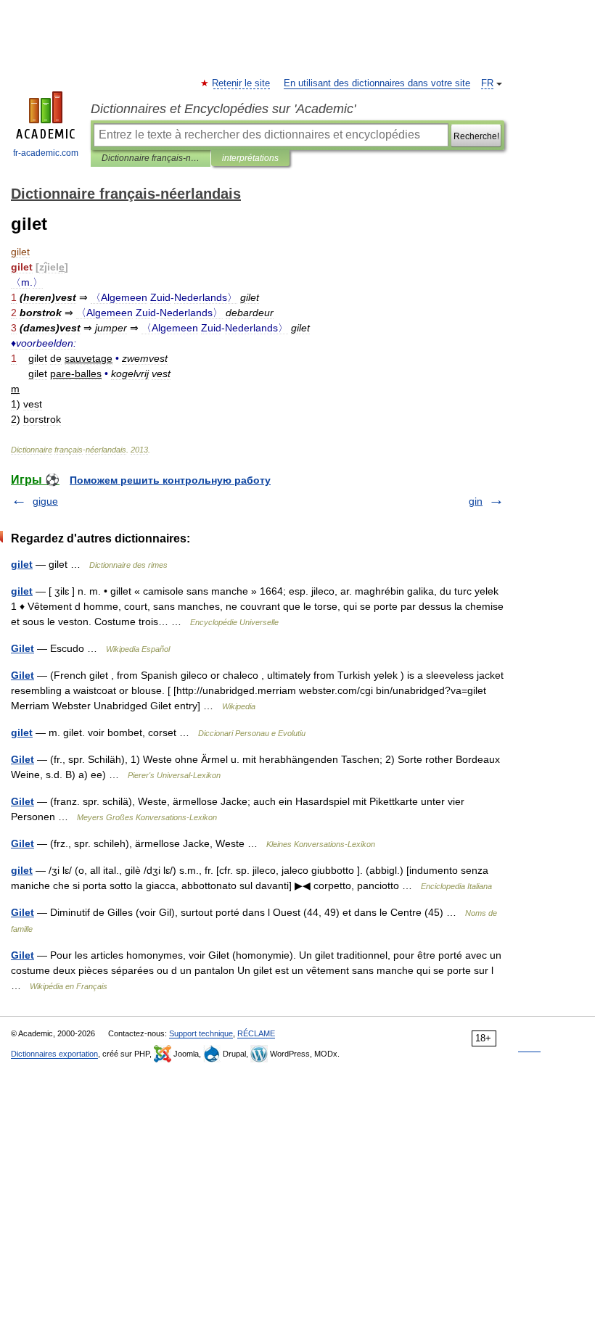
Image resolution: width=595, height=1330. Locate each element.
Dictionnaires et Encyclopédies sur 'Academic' (223, 109)
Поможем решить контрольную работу (170, 480)
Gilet (22, 648)
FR (487, 83)
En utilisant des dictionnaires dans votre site (377, 83)
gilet (22, 564)
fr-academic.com (45, 153)
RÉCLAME (256, 1033)
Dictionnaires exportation (54, 1053)
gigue (45, 501)
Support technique (201, 1033)
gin (476, 501)
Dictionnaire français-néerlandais (151, 158)
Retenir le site (241, 83)
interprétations (250, 158)
